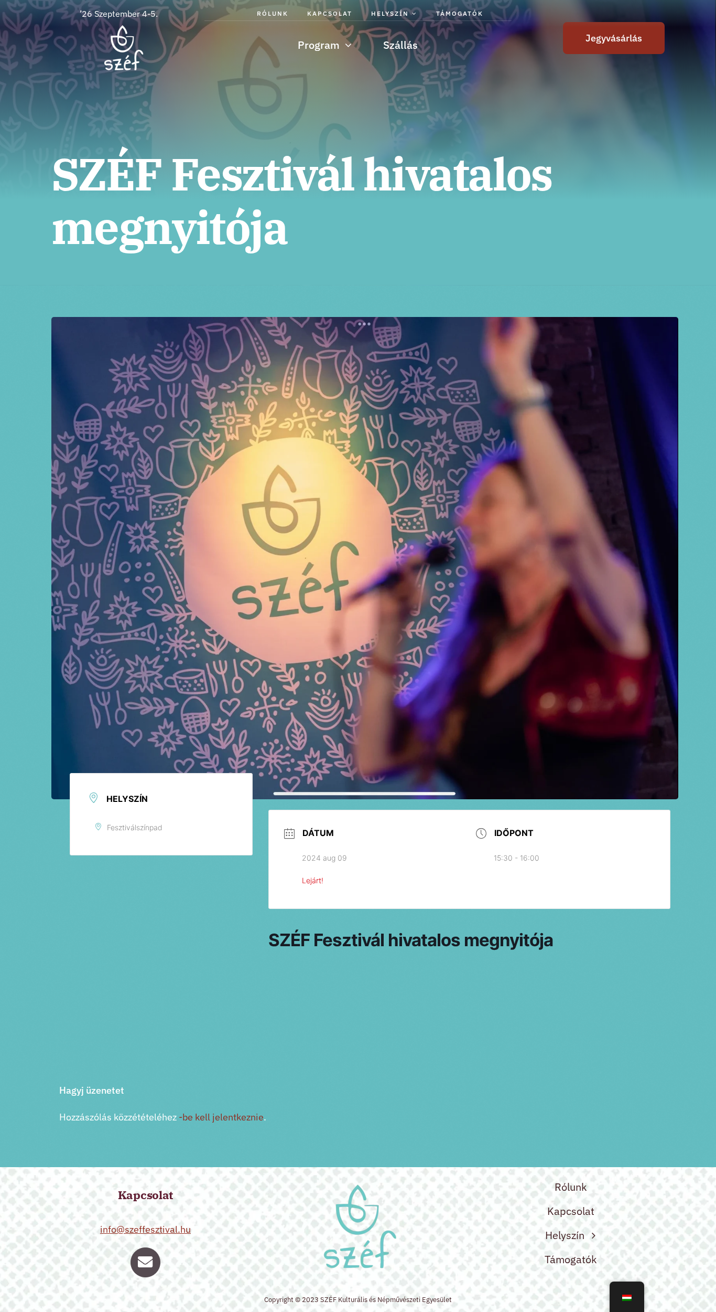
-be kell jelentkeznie (221, 1117)
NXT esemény (611, 1031)
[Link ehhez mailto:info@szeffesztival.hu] (145, 1262)
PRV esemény (117, 1031)
